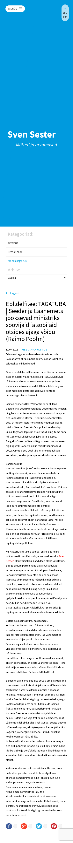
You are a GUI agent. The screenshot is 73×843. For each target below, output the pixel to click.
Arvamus (13, 243)
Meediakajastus (17, 261)
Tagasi (14, 293)
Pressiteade (15, 252)
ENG (65, 12)
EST (65, 8)
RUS (65, 17)
